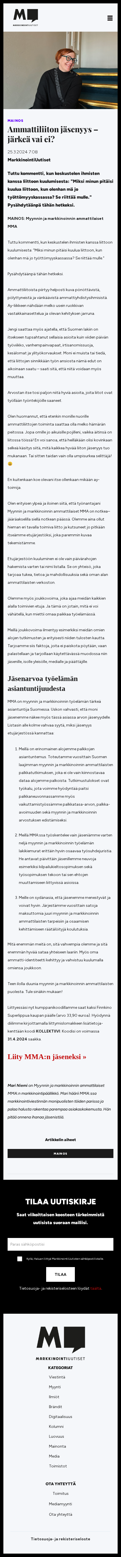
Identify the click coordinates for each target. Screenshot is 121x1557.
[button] (110, 17)
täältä (95, 1288)
